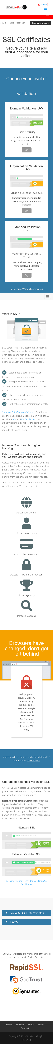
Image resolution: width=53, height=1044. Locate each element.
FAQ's (14, 922)
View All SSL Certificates (27, 913)
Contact (25, 1028)
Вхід (12, 23)
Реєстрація (20, 23)
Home (9, 1024)
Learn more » (33, 760)
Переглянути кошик (40, 23)
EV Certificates (28, 419)
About (31, 1024)
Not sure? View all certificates (27, 288)
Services (20, 1024)
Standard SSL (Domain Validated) (18, 412)
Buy (26, 149)
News (41, 1024)
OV (14, 419)
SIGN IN (43, 4)
